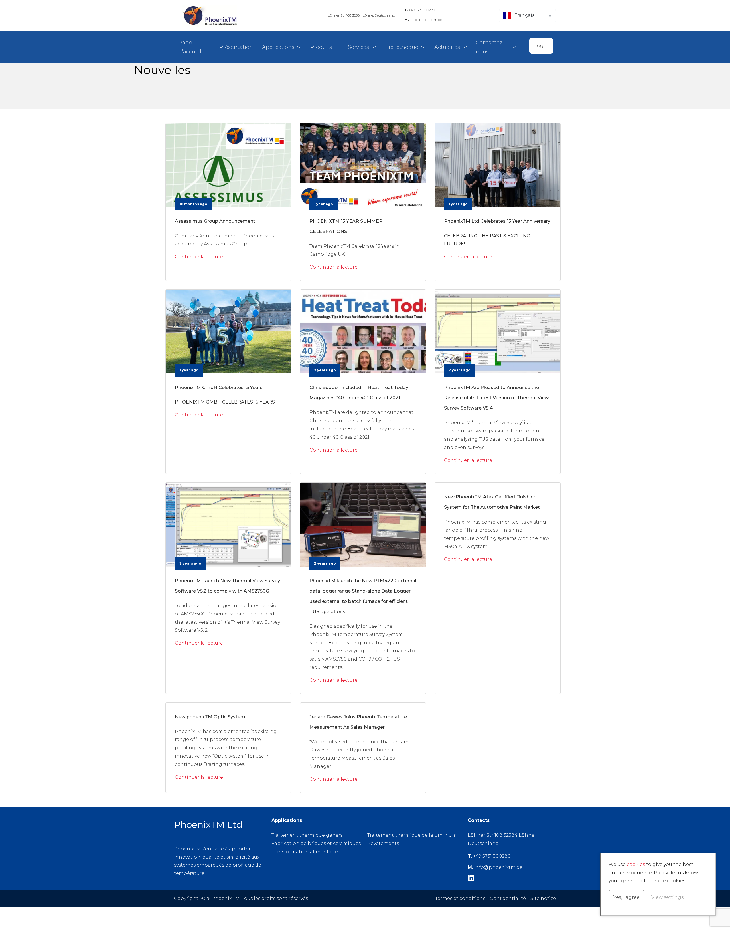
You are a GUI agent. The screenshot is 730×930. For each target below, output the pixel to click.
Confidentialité (508, 898)
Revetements (383, 843)
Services (358, 47)
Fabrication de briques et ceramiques (316, 843)
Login (541, 45)
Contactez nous (489, 47)
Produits (321, 47)
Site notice (543, 898)
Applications (278, 47)
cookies (636, 864)
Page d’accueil (190, 47)
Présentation (236, 47)
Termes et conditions (460, 898)
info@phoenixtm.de (423, 19)
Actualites (447, 47)
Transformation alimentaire (304, 851)
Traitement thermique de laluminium (412, 835)
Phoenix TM (209, 16)
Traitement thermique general (307, 835)
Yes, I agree (626, 897)
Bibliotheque (401, 47)
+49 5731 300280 (419, 10)
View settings (667, 897)
